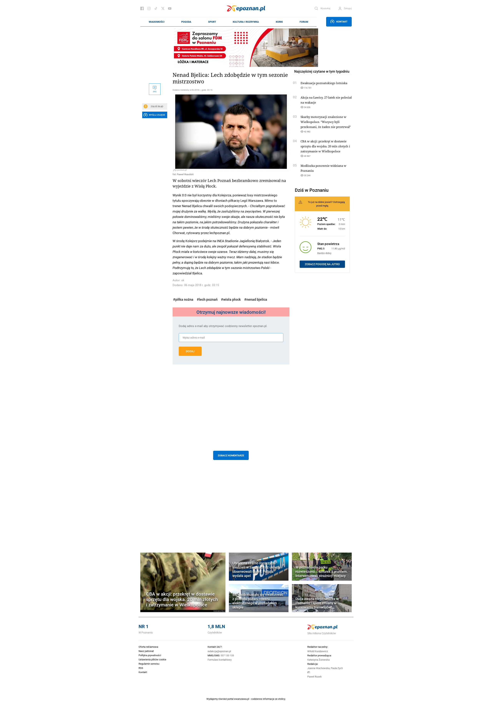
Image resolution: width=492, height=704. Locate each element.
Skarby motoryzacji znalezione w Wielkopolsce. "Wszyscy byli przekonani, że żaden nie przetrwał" (326, 122)
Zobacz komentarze (231, 455)
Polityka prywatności (150, 655)
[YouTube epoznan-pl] (169, 8)
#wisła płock (231, 299)
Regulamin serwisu (149, 663)
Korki (279, 21)
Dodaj (190, 351)
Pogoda (186, 21)
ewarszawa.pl (241, 698)
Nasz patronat (146, 651)
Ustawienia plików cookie (152, 659)
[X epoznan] (163, 8)
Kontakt (341, 21)
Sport (212, 21)
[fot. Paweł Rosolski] (231, 131)
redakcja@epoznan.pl (219, 651)
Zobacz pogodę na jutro (322, 264)
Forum (304, 21)
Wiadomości (157, 21)
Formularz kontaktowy (220, 659)
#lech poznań (207, 299)
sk (182, 280)
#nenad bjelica (255, 299)
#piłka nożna (183, 299)
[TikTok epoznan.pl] (156, 8)
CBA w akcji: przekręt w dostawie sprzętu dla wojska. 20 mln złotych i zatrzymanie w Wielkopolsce (325, 146)
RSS (141, 667)
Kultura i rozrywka (246, 21)
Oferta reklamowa (148, 646)
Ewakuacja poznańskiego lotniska (324, 83)
